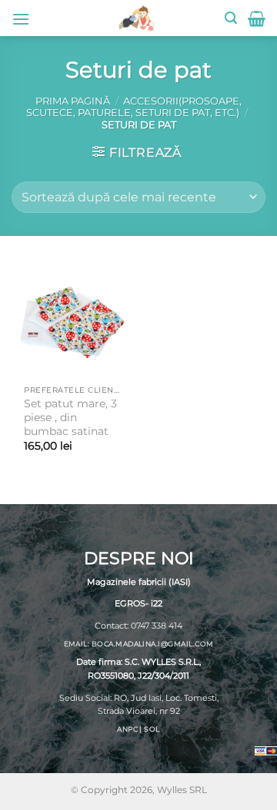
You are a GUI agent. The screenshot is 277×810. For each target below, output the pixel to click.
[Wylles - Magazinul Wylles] (136, 18)
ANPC (127, 729)
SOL (151, 729)
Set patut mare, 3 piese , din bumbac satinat (70, 417)
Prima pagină (72, 101)
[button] (21, 19)
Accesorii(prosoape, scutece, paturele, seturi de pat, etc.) (134, 106)
